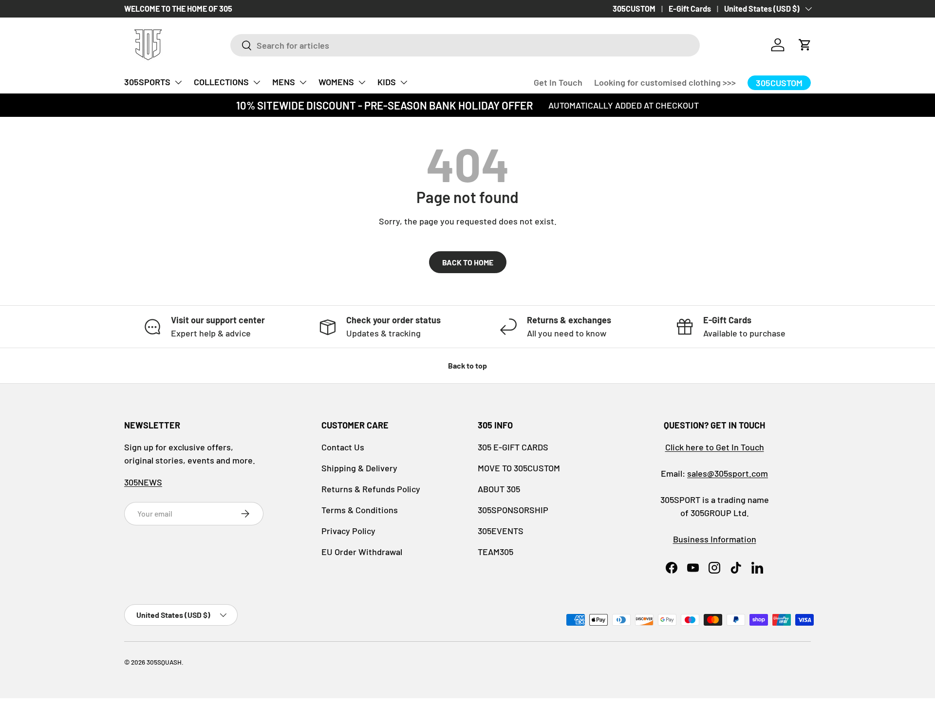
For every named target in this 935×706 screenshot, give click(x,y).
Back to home (467, 262)
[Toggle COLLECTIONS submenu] (256, 82)
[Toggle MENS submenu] (303, 82)
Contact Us (342, 447)
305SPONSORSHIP (513, 509)
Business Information (714, 539)
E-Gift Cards (690, 8)
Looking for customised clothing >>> (665, 82)
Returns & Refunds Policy (370, 488)
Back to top (467, 365)
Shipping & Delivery (359, 468)
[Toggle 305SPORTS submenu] (178, 82)
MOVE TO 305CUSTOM (519, 468)
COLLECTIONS (221, 81)
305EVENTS (501, 530)
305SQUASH (164, 662)
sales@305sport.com (727, 473)
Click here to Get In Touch (714, 447)
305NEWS (143, 482)
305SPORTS (147, 81)
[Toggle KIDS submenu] (404, 82)
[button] (805, 45)
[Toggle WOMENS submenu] (362, 82)
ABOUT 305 (499, 488)
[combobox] (465, 45)
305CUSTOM (634, 8)
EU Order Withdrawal (361, 551)
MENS (283, 81)
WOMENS (336, 81)
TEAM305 (495, 551)
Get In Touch (558, 82)
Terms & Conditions (359, 509)
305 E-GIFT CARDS (513, 447)
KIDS (386, 81)
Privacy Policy (348, 530)
